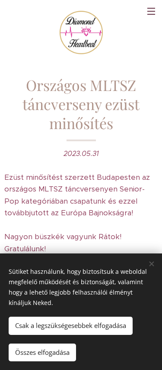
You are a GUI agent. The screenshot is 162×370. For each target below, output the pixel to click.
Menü (151, 10)
